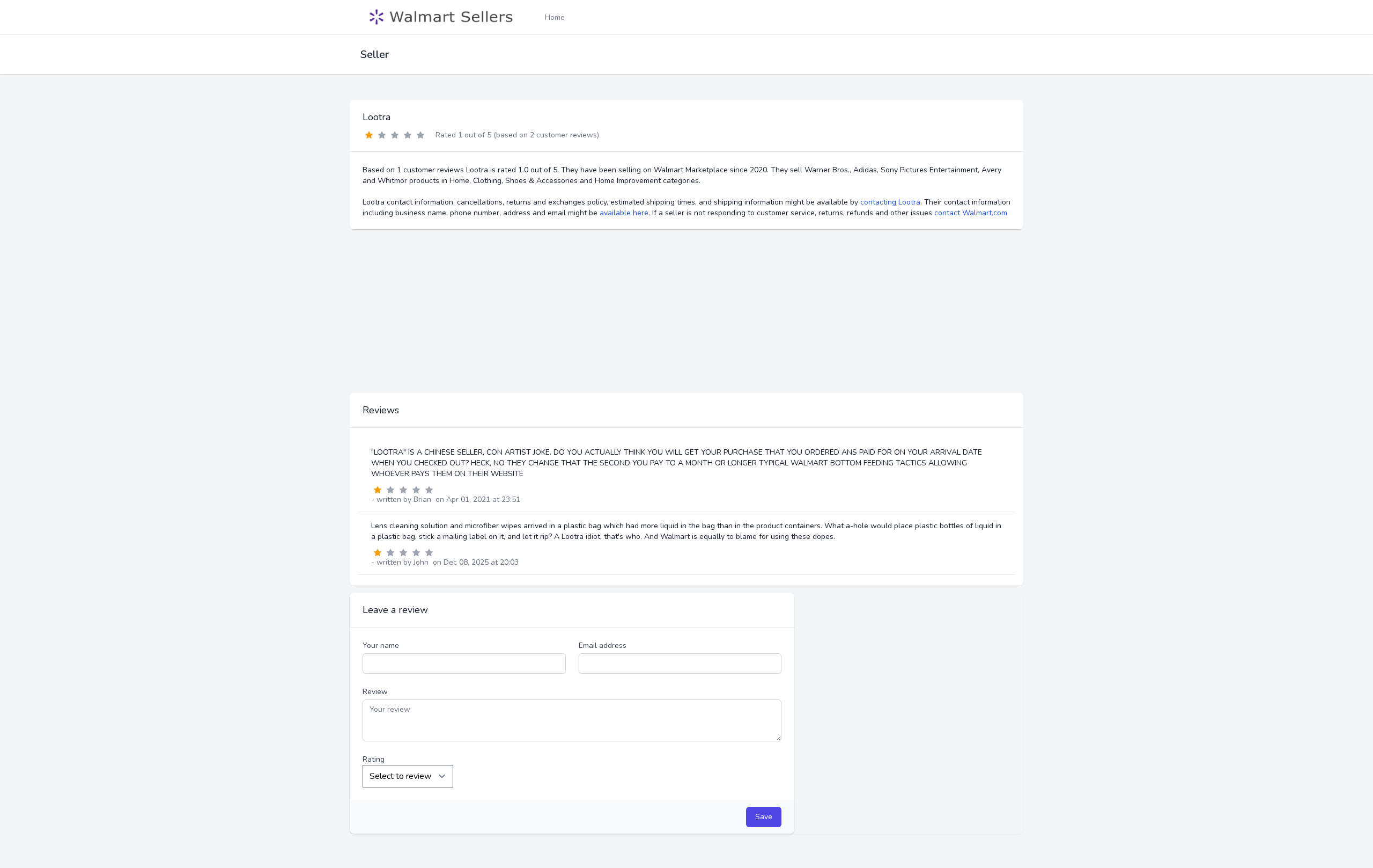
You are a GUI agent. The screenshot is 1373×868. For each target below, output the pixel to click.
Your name (381, 645)
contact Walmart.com (970, 213)
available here (624, 213)
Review (375, 692)
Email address (602, 645)
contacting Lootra (890, 202)
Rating (374, 759)
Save (763, 817)
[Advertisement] (686, 311)
